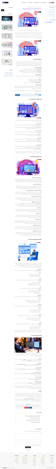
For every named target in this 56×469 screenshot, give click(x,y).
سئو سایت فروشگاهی (16, 461)
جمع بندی (54, 17)
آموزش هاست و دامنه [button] (43, 2)
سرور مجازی (43, 457)
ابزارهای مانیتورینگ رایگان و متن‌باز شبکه (51, 14)
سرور (44, 455)
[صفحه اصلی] (51, 2)
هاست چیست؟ (6, 72)
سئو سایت (17, 457)
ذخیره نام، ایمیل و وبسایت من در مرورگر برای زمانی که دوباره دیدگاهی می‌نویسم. (32, 445)
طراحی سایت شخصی (25, 461)
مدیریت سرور (16, 87)
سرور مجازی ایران (43, 458)
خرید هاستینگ (23, 265)
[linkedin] (48, 22)
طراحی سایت (26, 455)
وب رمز (49, 467)
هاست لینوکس (34, 462)
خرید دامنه (35, 457)
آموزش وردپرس (51, 457)
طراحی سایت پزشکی (25, 462)
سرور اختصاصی (43, 462)
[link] (45, 22)
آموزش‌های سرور (51, 462)
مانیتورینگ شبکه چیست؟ (52, 9)
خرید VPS (24, 65)
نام (40, 441)
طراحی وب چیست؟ (10, 74)
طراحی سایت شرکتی (25, 457)
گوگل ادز (17, 463)
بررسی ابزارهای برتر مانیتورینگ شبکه (51, 12)
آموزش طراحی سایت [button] (36, 2)
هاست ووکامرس (34, 461)
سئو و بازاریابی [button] (30, 2)
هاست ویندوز (34, 463)
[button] (28, 416)
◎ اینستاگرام (26, 407)
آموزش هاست (51, 461)
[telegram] (50, 22)
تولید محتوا (17, 462)
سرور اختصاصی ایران (42, 463)
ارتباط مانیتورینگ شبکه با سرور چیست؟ (51, 11)
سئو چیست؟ (6, 74)
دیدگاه (40, 432)
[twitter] (47, 22)
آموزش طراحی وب (51, 458)
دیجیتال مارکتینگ (17, 455)
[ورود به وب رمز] (3, 2)
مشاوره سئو (17, 458)
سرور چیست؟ (11, 72)
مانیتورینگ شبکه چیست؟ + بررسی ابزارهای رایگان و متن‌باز (32, 8)
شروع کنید (6, 2)
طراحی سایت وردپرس (25, 463)
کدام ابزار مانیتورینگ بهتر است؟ (52, 15)
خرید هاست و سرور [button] (24, 2)
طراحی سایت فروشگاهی (24, 458)
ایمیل (27, 441)
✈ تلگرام (30, 407)
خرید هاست (34, 458)
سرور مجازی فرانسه (43, 461)
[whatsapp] (52, 22)
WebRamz (5, 467)
